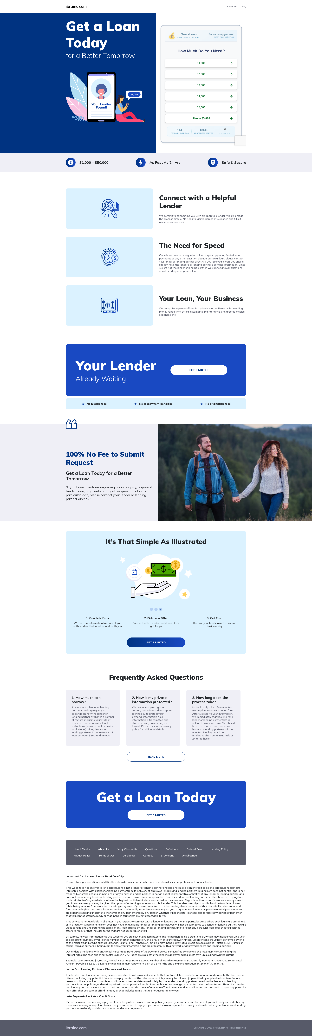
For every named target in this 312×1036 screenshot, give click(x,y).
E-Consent (167, 855)
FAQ (244, 6)
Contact (148, 855)
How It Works (82, 849)
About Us (232, 6)
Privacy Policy (82, 855)
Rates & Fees (194, 849)
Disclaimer (129, 855)
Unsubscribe (189, 855)
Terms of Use (107, 855)
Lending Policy (219, 849)
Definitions (172, 849)
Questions (151, 849)
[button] (151, 609)
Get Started (198, 370)
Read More (156, 756)
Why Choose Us (127, 849)
